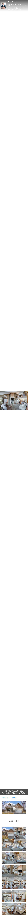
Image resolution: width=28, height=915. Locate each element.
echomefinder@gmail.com (15, 8)
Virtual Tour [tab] (5, 798)
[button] (3, 400)
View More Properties (14, 9)
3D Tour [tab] (14, 798)
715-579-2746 (17, 4)
